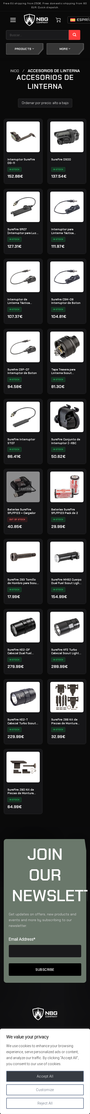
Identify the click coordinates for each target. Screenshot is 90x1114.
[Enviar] (74, 35)
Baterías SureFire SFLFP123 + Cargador (22, 511)
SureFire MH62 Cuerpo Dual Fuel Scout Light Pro (66, 581)
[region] (45, 1071)
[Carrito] (58, 20)
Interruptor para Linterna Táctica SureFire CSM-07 (62, 231)
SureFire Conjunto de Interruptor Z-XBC (65, 441)
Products (23, 49)
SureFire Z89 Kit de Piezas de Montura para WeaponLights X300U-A (64, 721)
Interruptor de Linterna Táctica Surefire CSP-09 (19, 301)
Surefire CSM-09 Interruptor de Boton (65, 301)
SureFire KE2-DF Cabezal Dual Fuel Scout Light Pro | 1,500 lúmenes (20, 651)
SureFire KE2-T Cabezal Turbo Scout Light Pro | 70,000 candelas (22, 721)
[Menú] (13, 19)
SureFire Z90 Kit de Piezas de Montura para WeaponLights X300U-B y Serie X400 (21, 791)
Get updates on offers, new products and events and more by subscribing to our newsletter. (42, 920)
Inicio (14, 71)
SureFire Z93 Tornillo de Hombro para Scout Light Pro (23, 581)
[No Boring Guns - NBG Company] (36, 20)
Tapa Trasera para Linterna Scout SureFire (63, 371)
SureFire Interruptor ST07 (21, 441)
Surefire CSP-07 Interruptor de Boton (22, 371)
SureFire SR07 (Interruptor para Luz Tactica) (22, 231)
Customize (45, 1090)
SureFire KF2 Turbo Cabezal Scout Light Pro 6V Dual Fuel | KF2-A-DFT (66, 651)
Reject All (45, 1103)
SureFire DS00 (61, 159)
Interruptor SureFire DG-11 (21, 161)
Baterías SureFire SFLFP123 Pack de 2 (64, 511)
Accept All (45, 1076)
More (64, 49)
